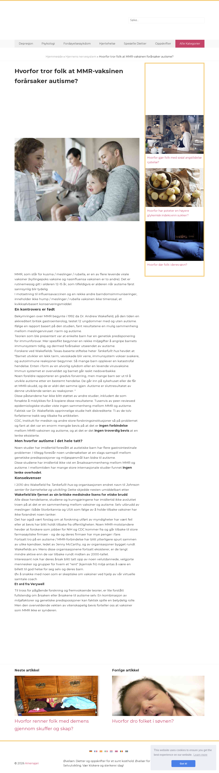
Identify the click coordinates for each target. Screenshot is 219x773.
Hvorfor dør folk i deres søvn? (167, 264)
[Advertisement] (69, 20)
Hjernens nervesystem (81, 56)
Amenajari (32, 763)
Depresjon (26, 43)
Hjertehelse (107, 43)
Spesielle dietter (135, 43)
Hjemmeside (54, 56)
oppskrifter (163, 43)
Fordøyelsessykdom (77, 43)
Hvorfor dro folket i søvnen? (143, 721)
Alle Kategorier (190, 43)
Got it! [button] (183, 763)
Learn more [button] (200, 754)
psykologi (48, 43)
